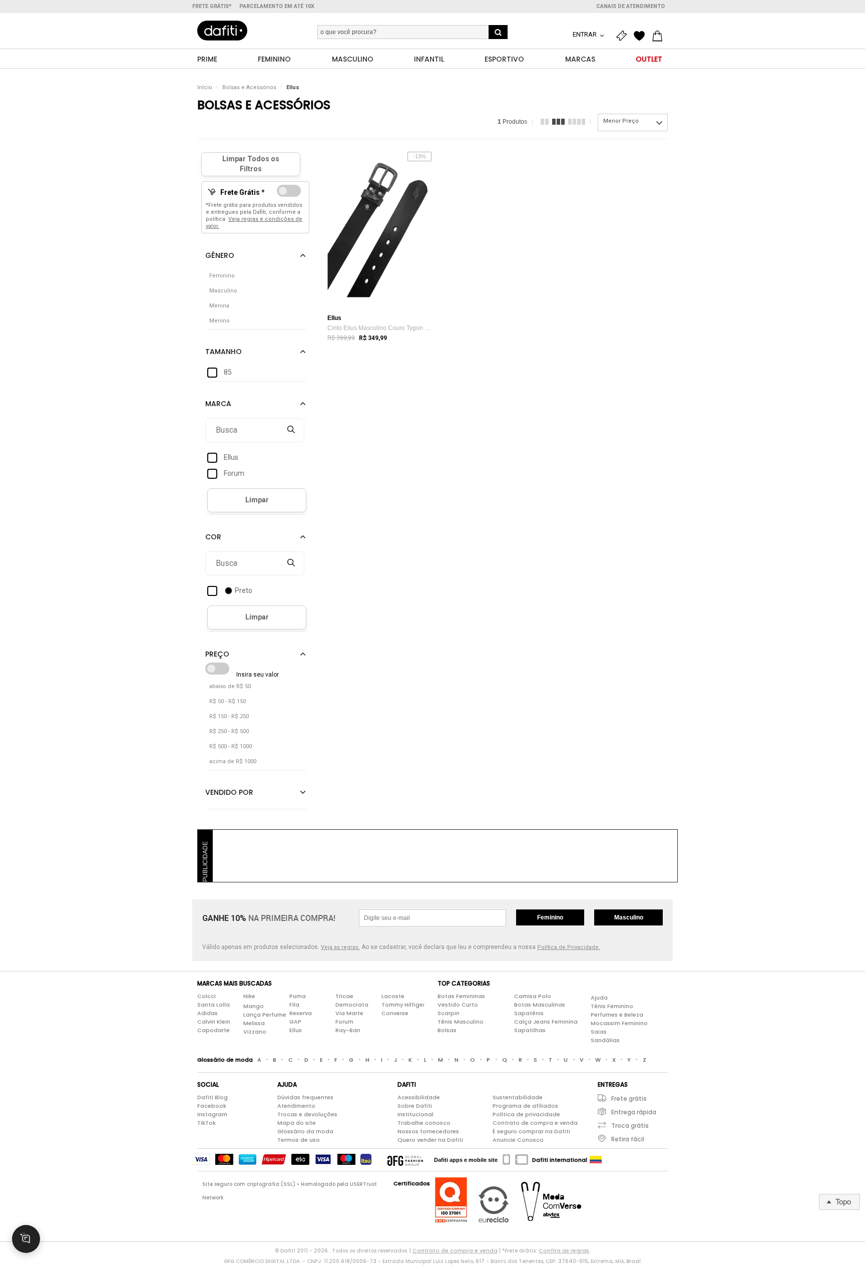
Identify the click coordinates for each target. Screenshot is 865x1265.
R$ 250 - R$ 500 (229, 731)
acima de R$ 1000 (232, 761)
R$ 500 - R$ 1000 (230, 746)
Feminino (550, 917)
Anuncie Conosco (518, 1139)
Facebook (211, 1105)
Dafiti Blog (212, 1097)
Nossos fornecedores (428, 1131)
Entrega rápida (633, 1112)
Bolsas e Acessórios (249, 87)
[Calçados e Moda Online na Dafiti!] (222, 31)
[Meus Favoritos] (642, 36)
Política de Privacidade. (568, 947)
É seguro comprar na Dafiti (531, 1131)
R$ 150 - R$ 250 (229, 716)
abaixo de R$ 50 (230, 686)
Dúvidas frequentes (305, 1097)
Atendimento (296, 1105)
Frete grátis (629, 1098)
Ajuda (599, 997)
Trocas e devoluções (307, 1114)
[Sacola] (660, 36)
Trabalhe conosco (424, 1122)
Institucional (415, 1114)
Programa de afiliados (525, 1105)
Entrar (585, 34)
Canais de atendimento (630, 6)
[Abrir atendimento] (26, 1239)
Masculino (628, 917)
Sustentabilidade (518, 1097)
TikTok (206, 1122)
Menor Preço (621, 121)
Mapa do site (296, 1122)
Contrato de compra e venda (535, 1122)
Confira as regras (564, 1250)
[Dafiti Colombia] (596, 1160)
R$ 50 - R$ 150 (227, 701)
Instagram (212, 1114)
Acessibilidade (418, 1097)
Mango (253, 1006)
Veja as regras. (340, 947)
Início (204, 87)
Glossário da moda (305, 1131)
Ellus (292, 87)
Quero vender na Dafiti (430, 1139)
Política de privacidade (526, 1114)
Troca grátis (630, 1125)
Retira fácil (627, 1139)
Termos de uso (298, 1139)
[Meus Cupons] (624, 36)
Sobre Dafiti (414, 1105)
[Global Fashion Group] (405, 1160)
